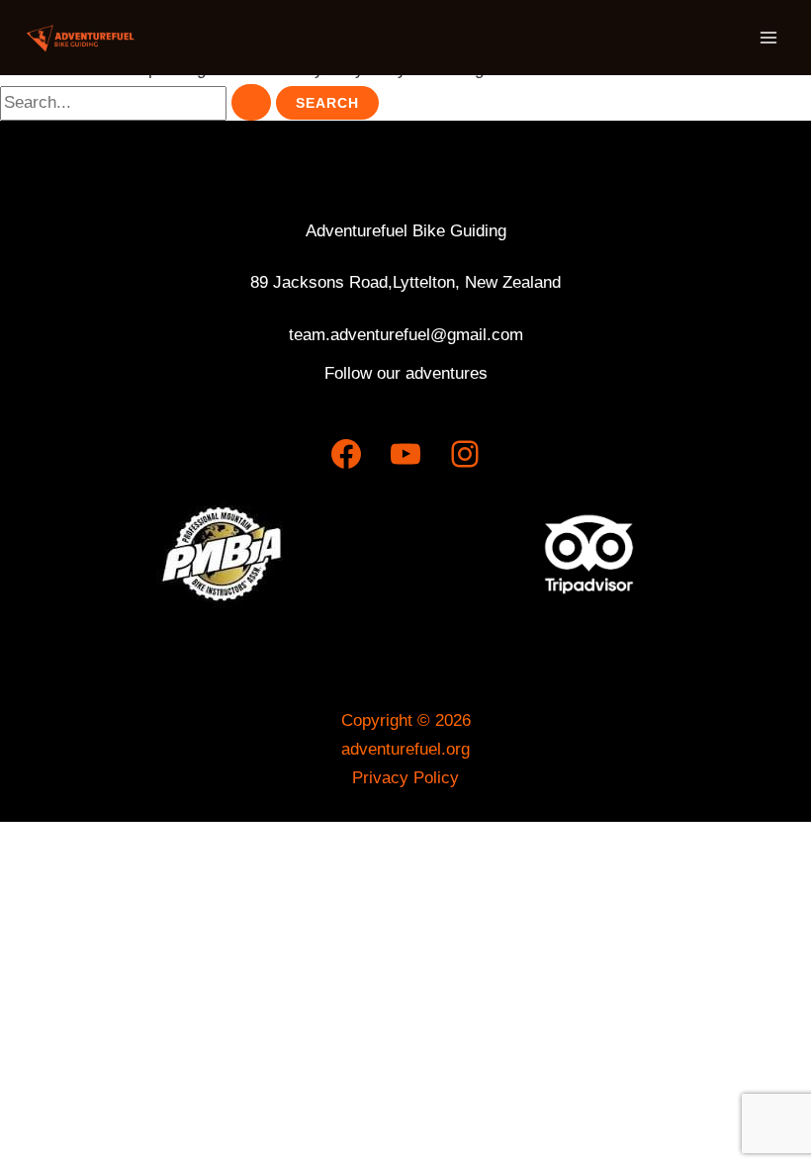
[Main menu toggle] (769, 37)
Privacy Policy (405, 777)
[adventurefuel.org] (79, 37)
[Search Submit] (251, 102)
